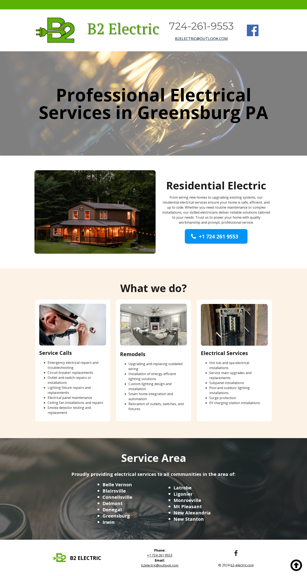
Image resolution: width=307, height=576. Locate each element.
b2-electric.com (242, 565)
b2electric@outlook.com (201, 38)
